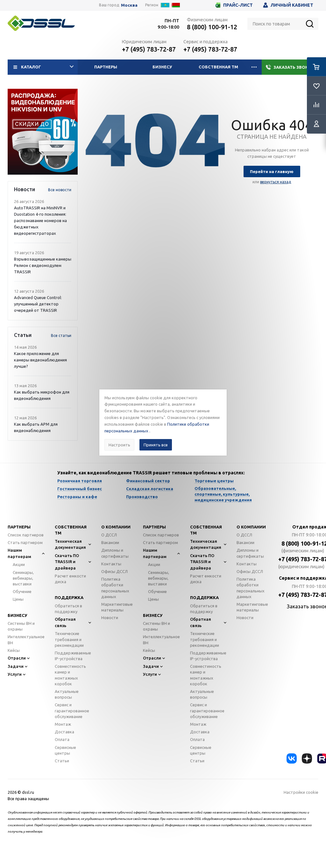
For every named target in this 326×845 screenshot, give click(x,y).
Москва (129, 5)
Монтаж (63, 724)
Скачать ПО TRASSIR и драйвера (67, 561)
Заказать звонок (294, 67)
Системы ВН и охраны (21, 626)
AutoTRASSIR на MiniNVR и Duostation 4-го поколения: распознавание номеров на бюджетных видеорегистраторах (40, 220)
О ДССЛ (109, 535)
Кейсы (14, 650)
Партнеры (105, 67)
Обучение (22, 591)
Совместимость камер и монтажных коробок (70, 675)
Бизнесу (162, 67)
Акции (19, 564)
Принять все (156, 445)
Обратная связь (65, 622)
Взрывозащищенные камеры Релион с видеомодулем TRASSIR (42, 265)
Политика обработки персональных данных (115, 588)
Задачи (16, 666)
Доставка (64, 732)
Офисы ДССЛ (114, 571)
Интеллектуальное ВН (26, 639)
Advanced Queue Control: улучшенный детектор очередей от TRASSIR (38, 303)
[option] (43, 132)
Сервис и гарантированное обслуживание (72, 710)
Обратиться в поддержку (68, 609)
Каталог (31, 67)
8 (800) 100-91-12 (212, 27)
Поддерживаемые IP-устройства (73, 656)
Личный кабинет (292, 5)
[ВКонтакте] (292, 758)
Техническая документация (70, 544)
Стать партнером (25, 542)
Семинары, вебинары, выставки (23, 578)
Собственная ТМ (218, 67)
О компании (116, 527)
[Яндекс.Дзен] (307, 758)
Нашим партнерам (19, 553)
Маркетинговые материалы (117, 607)
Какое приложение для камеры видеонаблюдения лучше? (40, 359)
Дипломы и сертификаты (115, 553)
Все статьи (61, 335)
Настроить (119, 445)
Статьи (62, 760)
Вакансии (110, 542)
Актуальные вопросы (67, 694)
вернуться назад (275, 182)
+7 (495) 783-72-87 (149, 49)
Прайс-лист (238, 5)
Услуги (15, 674)
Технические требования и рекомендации (69, 639)
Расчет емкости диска (70, 579)
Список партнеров (26, 535)
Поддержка (69, 597)
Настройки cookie (301, 792)
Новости (109, 617)
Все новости (59, 190)
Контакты (111, 564)
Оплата (62, 739)
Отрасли (17, 658)
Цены (18, 599)
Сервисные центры (65, 750)
